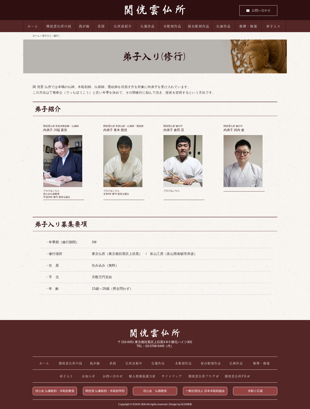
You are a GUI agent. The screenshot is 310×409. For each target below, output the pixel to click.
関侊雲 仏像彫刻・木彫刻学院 (105, 391)
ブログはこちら (51, 190)
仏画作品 (223, 26)
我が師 (84, 26)
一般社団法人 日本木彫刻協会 (205, 391)
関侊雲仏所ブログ (202, 376)
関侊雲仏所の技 (58, 26)
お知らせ (88, 376)
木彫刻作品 (172, 26)
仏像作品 (147, 26)
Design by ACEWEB (180, 404)
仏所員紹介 (123, 26)
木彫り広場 (255, 391)
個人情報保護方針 (142, 376)
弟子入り (273, 26)
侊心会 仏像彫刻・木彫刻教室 (54, 391)
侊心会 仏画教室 (155, 391)
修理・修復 (248, 26)
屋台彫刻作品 (198, 26)
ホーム (32, 26)
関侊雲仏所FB (236, 376)
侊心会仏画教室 (51, 194)
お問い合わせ (261, 10)
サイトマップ (172, 376)
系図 (101, 26)
